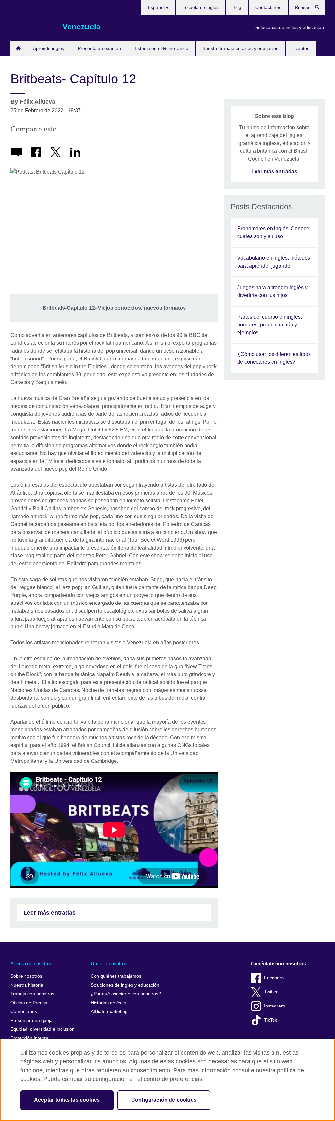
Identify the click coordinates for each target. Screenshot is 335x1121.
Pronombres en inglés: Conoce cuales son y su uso (273, 232)
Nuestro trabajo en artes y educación (240, 48)
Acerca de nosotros (31, 963)
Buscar (320, 8)
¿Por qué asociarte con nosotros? (126, 993)
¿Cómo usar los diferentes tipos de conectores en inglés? (274, 358)
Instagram (274, 1006)
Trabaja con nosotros (32, 993)
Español (157, 7)
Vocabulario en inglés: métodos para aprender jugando (273, 262)
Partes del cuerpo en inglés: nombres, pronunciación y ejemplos (269, 324)
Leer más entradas (50, 912)
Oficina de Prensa (28, 1002)
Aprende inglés (48, 48)
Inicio (18, 48)
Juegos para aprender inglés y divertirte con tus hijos (272, 291)
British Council (29, 26)
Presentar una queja (31, 1020)
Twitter (271, 992)
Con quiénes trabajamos (116, 976)
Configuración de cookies (164, 1100)
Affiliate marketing (109, 1011)
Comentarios (23, 1011)
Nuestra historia (26, 985)
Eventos (300, 48)
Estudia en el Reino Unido (161, 48)
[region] (167, 1080)
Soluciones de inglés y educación (289, 27)
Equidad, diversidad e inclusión (42, 1029)
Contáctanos (268, 7)
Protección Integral (29, 1038)
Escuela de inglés (200, 7)
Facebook (274, 977)
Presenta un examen (99, 48)
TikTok (270, 1020)
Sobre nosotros (26, 976)
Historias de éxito (108, 1002)
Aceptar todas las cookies (67, 1100)
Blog (236, 7)
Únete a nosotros (109, 963)
